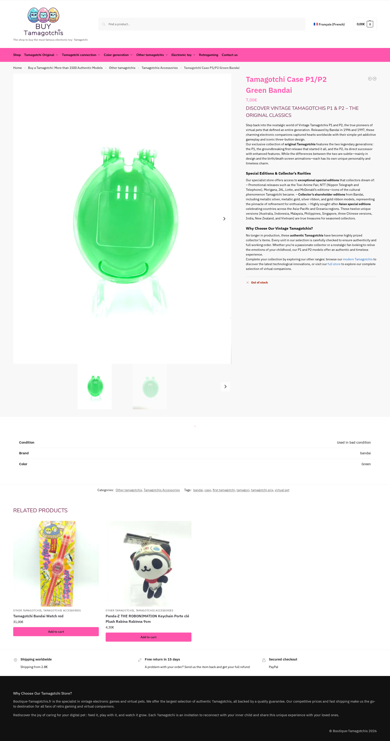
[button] (365, 24)
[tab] (195, 425)
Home (17, 68)
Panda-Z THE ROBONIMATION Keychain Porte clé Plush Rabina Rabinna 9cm (147, 619)
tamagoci (243, 490)
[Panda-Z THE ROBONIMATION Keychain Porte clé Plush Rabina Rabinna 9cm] (148, 563)
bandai (198, 490)
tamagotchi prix (262, 490)
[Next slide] (224, 219)
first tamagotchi (224, 490)
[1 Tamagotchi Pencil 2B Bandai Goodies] (374, 78)
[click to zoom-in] (122, 219)
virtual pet (282, 490)
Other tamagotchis (122, 68)
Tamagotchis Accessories (160, 68)
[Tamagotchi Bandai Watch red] (56, 563)
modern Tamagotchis (358, 259)
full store (334, 264)
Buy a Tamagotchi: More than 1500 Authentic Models (65, 68)
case (207, 490)
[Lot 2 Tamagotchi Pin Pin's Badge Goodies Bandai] (370, 78)
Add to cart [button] (56, 632)
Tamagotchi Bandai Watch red (38, 616)
